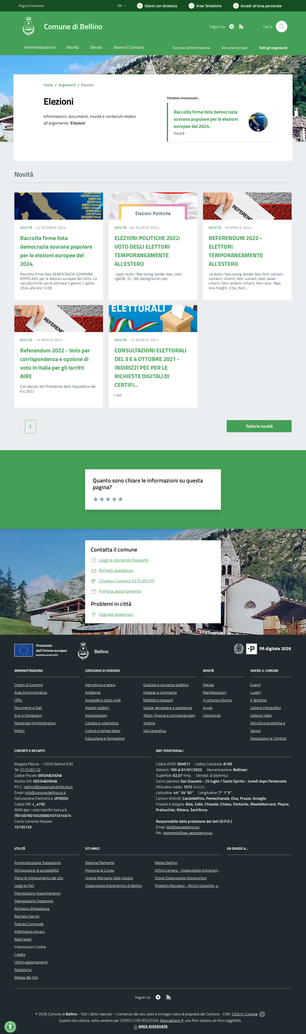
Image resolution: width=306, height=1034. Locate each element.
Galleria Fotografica (265, 708)
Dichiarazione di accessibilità (36, 870)
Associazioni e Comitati (268, 738)
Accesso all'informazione (191, 47)
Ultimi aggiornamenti (31, 962)
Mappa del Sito (26, 977)
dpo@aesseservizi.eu (182, 827)
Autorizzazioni (96, 715)
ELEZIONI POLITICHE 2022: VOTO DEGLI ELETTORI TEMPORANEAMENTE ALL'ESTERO (147, 251)
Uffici (18, 700)
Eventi (255, 685)
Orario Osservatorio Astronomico (181, 878)
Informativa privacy (29, 931)
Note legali (23, 939)
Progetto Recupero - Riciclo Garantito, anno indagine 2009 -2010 (207, 885)
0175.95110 (30, 769)
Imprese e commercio (160, 692)
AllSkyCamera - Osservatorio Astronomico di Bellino (196, 870)
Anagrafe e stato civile (103, 700)
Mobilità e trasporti (158, 700)
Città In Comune (245, 1014)
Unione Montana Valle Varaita (109, 878)
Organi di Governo (28, 685)
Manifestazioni (214, 692)
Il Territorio (258, 700)
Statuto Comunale (29, 924)
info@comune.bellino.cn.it (45, 792)
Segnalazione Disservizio (33, 901)
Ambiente (93, 692)
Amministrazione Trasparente (37, 862)
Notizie (208, 685)
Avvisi (207, 708)
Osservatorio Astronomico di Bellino (113, 885)
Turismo (149, 723)
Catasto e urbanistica (102, 723)
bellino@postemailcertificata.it (48, 787)
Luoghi (255, 692)
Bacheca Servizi (26, 916)
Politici (19, 730)
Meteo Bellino (166, 862)
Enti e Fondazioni (28, 715)
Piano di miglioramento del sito (38, 878)
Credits (19, 954)
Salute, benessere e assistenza (167, 708)
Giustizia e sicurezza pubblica (165, 685)
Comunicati (212, 715)
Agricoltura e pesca (100, 685)
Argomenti (67, 85)
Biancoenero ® (171, 1020)
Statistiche (23, 970)
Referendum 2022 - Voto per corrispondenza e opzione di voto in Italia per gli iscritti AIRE (55, 363)
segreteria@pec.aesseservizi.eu (188, 833)
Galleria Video (261, 715)
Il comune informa (217, 700)
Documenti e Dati (28, 708)
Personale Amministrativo (34, 723)
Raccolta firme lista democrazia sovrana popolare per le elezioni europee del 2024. (206, 119)
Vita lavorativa (154, 730)
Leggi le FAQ (24, 885)
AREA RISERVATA (153, 1026)
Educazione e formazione (105, 738)
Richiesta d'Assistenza (31, 908)
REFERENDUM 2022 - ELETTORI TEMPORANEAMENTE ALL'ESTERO (236, 251)
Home (48, 85)
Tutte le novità (259, 426)
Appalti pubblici (97, 708)
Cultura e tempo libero (102, 730)
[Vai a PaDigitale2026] (262, 648)
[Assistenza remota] (262, 1014)
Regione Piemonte (31, 5)
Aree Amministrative (30, 692)
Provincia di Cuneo (99, 870)
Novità (26, 227)
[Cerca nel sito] (281, 26)
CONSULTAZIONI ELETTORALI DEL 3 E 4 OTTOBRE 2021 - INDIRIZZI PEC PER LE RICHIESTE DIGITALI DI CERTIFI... (150, 367)
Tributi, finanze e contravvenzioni (169, 715)
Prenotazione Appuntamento (37, 893)
